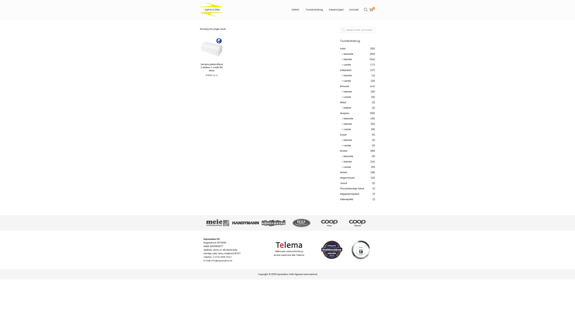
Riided (343, 102)
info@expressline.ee (221, 260)
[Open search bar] (366, 9)
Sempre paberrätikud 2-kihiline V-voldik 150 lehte (212, 67)
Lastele (347, 64)
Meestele (348, 53)
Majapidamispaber (349, 193)
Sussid (343, 134)
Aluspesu (344, 113)
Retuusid (344, 86)
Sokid (342, 48)
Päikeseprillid (346, 199)
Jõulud (343, 183)
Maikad (347, 107)
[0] (371, 10)
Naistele (348, 59)
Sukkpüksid (345, 70)
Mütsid (343, 172)
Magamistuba (347, 177)
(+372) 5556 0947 (222, 257)
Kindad (343, 150)
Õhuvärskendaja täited (352, 188)
